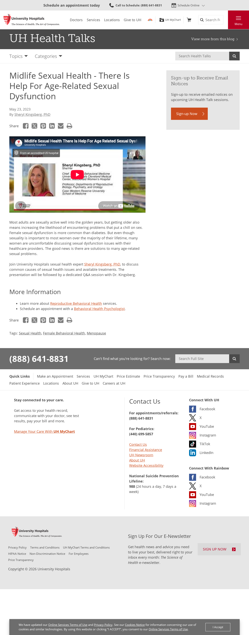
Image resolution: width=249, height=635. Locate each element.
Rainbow (150, 19)
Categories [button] (46, 56)
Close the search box (226, 20)
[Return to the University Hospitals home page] (32, 20)
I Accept (218, 627)
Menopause (96, 333)
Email (61, 126)
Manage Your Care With (44, 431)
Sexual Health (30, 333)
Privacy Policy (103, 625)
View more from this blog (212, 39)
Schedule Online (188, 5)
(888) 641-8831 (39, 358)
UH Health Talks (52, 38)
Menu (238, 24)
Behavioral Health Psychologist (99, 308)
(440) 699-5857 (141, 434)
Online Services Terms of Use (67, 625)
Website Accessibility (146, 465)
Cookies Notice (135, 625)
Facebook (26, 126)
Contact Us (138, 444)
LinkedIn (52, 126)
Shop (189, 19)
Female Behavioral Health (64, 333)
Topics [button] (16, 56)
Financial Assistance (145, 449)
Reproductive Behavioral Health (76, 303)
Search (234, 56)
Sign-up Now (186, 113)
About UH (137, 460)
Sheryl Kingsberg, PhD (32, 114)
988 (132, 486)
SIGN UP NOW (214, 549)
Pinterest (43, 126)
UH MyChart (173, 20)
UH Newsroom (141, 455)
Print (69, 126)
